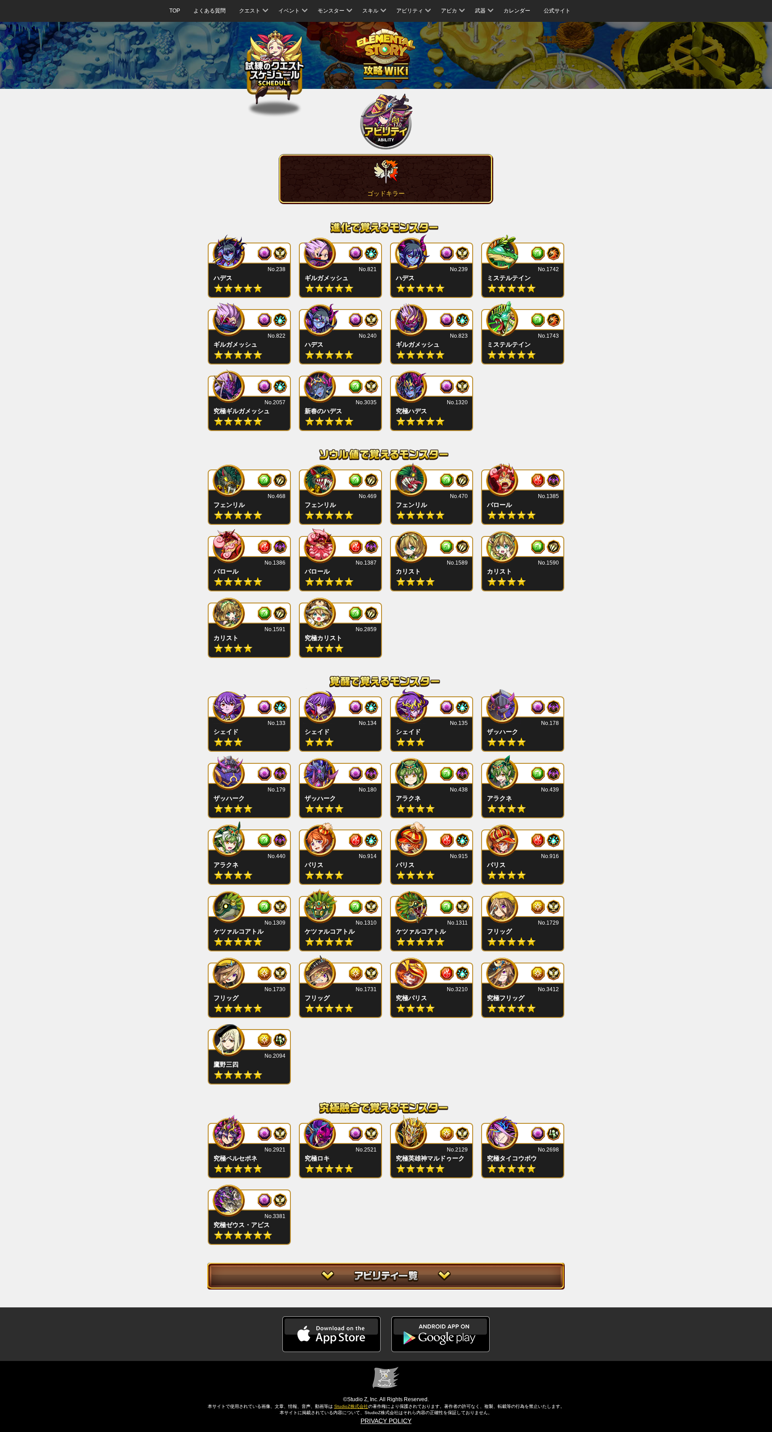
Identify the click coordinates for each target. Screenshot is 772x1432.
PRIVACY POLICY (386, 1420)
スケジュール (274, 68)
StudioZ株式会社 (351, 1406)
